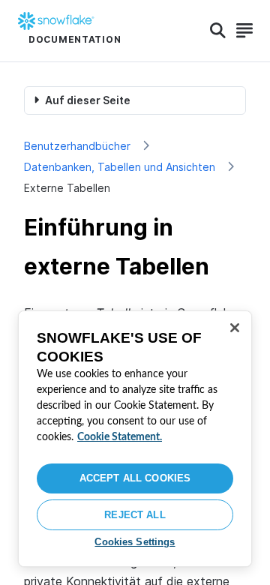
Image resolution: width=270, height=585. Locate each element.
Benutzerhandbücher (77, 146)
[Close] (234, 327)
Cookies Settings (134, 542)
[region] (135, 438)
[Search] (218, 30)
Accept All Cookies (135, 478)
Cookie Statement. (119, 437)
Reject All (134, 514)
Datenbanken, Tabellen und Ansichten (119, 166)
